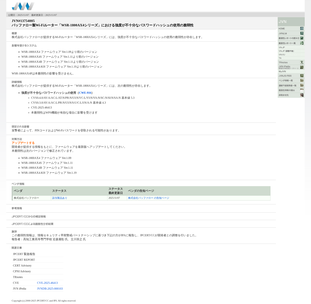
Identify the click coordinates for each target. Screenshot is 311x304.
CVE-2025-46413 (47, 282)
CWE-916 (85, 92)
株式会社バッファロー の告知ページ (148, 198)
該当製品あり (59, 198)
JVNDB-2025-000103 (50, 288)
